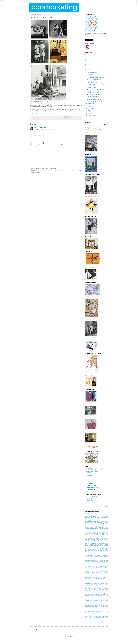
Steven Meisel (90, 589)
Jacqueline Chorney (100, 568)
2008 (88, 119)
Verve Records (87, 594)
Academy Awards (102, 528)
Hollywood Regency (100, 566)
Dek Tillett (97, 561)
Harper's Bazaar (88, 533)
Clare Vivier (99, 560)
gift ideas (92, 517)
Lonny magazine (97, 574)
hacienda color (96, 607)
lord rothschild (97, 610)
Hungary (89, 567)
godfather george (99, 526)
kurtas (104, 545)
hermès (95, 545)
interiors (98, 545)
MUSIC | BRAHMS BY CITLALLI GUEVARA (95, 91)
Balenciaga (106, 554)
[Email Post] (31, 118)
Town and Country (97, 540)
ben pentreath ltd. (90, 481)
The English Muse (100, 539)
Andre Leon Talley (99, 551)
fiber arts (102, 605)
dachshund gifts (98, 601)
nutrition (90, 612)
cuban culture (105, 600)
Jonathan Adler (97, 571)
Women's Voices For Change (92, 471)
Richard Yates (105, 585)
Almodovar (89, 551)
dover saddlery (105, 544)
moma (100, 611)
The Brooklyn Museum (92, 539)
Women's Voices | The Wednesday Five (94, 469)
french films (89, 606)
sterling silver (96, 618)
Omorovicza (93, 582)
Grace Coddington (99, 565)
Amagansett (93, 551)
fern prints (96, 605)
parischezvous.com (88, 613)
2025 (88, 55)
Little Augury (88, 472)
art (103, 513)
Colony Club (105, 560)
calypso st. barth (95, 543)
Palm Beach (89, 583)
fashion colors (87, 545)
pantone (106, 527)
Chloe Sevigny (95, 529)
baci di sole (101, 596)
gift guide (98, 606)
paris (89, 548)
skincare (104, 617)
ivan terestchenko (88, 527)
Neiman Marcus (92, 516)
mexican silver (87, 611)
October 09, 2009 (42, 127)
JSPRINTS (95, 568)
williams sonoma (88, 621)
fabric (90, 526)
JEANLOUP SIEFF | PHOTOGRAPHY (94, 82)
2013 (88, 62)
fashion (87, 514)
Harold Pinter (90, 566)
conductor (91, 600)
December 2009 (91, 71)
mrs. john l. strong (104, 611)
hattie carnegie (101, 607)
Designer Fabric (102, 561)
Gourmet (98, 532)
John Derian (105, 533)
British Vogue (90, 529)
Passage (72, 103)
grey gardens (103, 606)
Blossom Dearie (96, 556)
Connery (86, 561)
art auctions (96, 596)
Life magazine (90, 573)
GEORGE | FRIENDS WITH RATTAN (94, 86)
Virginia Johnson (94, 594)
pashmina (36, 135)
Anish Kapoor (105, 551)
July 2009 (90, 106)
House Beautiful (105, 521)
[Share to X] (66, 117)
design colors (98, 544)
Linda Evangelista (102, 573)
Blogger (71, 636)
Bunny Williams (95, 557)
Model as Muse (103, 577)
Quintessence (89, 475)
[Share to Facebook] (68, 117)
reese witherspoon (98, 616)
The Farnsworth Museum (101, 590)
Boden (106, 556)
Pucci (104, 522)
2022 (88, 61)
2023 (88, 59)
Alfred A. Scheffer (103, 550)
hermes (91, 545)
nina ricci (106, 546)
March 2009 (90, 113)
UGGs (89, 593)
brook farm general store (92, 485)
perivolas (97, 613)
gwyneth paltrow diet (90, 607)
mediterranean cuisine (104, 610)
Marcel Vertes (105, 535)
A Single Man (101, 549)
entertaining (87, 520)
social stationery (91, 618)
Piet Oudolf (94, 585)
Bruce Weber (87, 557)
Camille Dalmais (105, 557)
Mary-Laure (36, 127)
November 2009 (91, 72)
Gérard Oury (105, 565)
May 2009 (90, 110)
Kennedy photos (91, 572)
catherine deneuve (101, 599)
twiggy (102, 548)
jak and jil (101, 545)
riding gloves (104, 616)
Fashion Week (99, 521)
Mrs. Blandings (90, 578)
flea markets (93, 526)
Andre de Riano (101, 515)
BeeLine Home (93, 555)
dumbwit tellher (90, 504)
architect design (90, 500)
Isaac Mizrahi (105, 567)
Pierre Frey (90, 585)
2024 (88, 57)
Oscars (104, 517)
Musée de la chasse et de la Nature (100, 578)
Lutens (97, 576)
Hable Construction (104, 532)
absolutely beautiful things (92, 496)
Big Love (104, 555)
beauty (98, 516)
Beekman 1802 (99, 555)
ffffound (99, 605)
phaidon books (101, 613)
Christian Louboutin (88, 560)
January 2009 (90, 117)
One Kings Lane (98, 582)
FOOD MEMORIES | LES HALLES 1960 (95, 75)
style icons (94, 528)
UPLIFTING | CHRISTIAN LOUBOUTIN (94, 79)
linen (94, 610)
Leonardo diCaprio (103, 572)
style (91, 520)
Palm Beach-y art (94, 583)
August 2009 (90, 105)
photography (95, 515)
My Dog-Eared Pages (38, 143)
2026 (88, 54)
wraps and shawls (98, 621)
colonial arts (87, 600)
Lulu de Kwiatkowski (98, 535)
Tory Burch (93, 518)
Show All (106, 491)
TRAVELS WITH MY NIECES (93, 96)
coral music (100, 600)
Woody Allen (87, 595)
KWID (97, 534)
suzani (106, 618)
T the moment (95, 589)
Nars (105, 579)
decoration (87, 526)
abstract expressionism (100, 595)
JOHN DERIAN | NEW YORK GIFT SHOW (95, 97)
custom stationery (91, 601)
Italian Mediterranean (89, 568)
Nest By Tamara (89, 474)
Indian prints (93, 567)
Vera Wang (103, 593)
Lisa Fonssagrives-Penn (55, 116)
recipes (90, 616)
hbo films (106, 607)
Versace (106, 593)
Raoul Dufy (101, 538)
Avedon (98, 554)
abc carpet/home (93, 595)
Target (86, 539)
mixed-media (92, 611)
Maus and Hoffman (88, 577)
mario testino (96, 546)
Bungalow (91, 557)
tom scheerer (97, 517)
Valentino (91, 593)
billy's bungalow (90, 483)
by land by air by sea (91, 502)
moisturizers (97, 611)
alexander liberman (91, 596)
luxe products (95, 527)
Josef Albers (93, 534)
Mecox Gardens (94, 577)
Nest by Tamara (89, 468)
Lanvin (92, 535)
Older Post (80, 170)
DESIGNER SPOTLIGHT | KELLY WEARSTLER (96, 84)
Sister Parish (96, 588)
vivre (104, 548)
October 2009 (90, 74)
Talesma (100, 589)
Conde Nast (101, 529)
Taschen (103, 589)
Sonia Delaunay (102, 588)
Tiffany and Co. (91, 540)
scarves (89, 617)
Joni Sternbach (103, 571)
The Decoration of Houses (92, 590)
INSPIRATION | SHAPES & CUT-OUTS (94, 80)
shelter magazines (99, 617)
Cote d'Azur (105, 529)
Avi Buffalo (102, 554)
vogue (61, 116)
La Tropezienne (96, 572)
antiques (106, 518)
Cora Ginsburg (89, 521)
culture (86, 601)
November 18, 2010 (42, 135)
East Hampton (94, 562)
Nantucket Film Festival (100, 579)
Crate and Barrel (92, 561)
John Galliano (92, 571)
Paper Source (99, 583)
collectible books (102, 543)
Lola (92, 574)
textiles (98, 528)
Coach (102, 560)
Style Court (106, 538)
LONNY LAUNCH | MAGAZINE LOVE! (94, 101)
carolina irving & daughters (92, 487)
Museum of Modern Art (94, 537)
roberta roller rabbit (88, 528)
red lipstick (93, 616)
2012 (88, 64)
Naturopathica (100, 537)
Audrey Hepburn (90, 554)
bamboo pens (105, 596)
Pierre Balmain (99, 522)
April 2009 (90, 111)
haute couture (105, 526)
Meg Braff (99, 577)
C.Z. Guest (100, 557)
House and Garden (89, 522)
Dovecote (90, 562)
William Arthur (105, 594)
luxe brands (91, 546)
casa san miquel (94, 599)
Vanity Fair (99, 593)
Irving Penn (49, 116)
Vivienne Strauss (104, 540)
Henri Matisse (95, 566)
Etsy (101, 517)
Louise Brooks (102, 574)
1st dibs (97, 513)
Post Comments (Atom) (40, 172)
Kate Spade (100, 534)
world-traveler (93, 621)
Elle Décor (94, 521)
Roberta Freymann (91, 523)
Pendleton (92, 584)
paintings (86, 548)
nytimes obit (46, 101)
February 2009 (91, 115)
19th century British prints (94, 549)
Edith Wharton (99, 562)
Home (56, 170)
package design (104, 612)
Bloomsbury (92, 556)
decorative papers (104, 601)
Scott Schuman (91, 588)
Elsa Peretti (104, 562)
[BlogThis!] (65, 117)
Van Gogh (95, 593)
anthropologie (100, 518)
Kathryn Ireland (105, 534)
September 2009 (91, 103)
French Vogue (87, 565)
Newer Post (32, 170)
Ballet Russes (87, 555)
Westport (101, 594)
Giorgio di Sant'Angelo (92, 532)
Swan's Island (98, 523)
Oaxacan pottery (88, 582)
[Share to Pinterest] (69, 117)
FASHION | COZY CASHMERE (93, 94)
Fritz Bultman (93, 565)
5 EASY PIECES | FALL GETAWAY (94, 99)
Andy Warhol (100, 520)
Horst (92, 533)
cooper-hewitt (96, 600)
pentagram (93, 613)
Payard (103, 583)
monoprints (101, 546)
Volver (98, 594)
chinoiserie (106, 599)
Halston (86, 566)
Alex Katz (91, 550)
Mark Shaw (106, 576)
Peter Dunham (96, 584)
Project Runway (96, 538)
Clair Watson (94, 560)
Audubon (95, 554)
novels (86, 612)
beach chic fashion (88, 543)
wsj (102, 621)
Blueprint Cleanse (102, 556)
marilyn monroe (101, 527)
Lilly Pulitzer (96, 573)
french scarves (94, 606)
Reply (35, 131)
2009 (88, 69)
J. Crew (94, 522)
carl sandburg (89, 599)
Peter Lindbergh (102, 584)
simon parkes (93, 548)
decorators (91, 544)
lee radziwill (91, 610)
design (94, 544)
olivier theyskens (96, 612)
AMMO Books (95, 520)
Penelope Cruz (90, 538)
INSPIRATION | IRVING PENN (93, 92)
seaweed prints (93, 617)
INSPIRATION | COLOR (92, 87)
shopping (92, 513)
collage (102, 516)
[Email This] (64, 117)
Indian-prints (96, 533)
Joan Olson (87, 571)
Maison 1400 (101, 576)
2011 (88, 66)
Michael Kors (87, 537)
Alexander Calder (96, 550)
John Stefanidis (88, 534)
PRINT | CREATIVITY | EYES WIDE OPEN (95, 89)
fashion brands (91, 605)
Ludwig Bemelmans (92, 576)
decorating (90, 515)
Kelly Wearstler (88, 535)
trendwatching (98, 548)
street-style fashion (102, 618)
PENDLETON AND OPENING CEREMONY (95, 77)
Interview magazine (99, 567)
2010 (88, 67)
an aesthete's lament (91, 498)
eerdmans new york (91, 489)
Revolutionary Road (99, 585)
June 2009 (90, 108)
